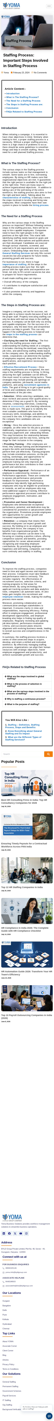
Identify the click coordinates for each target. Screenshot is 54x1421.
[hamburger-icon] (49, 6)
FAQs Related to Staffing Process (24, 112)
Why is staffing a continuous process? (26, 699)
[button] (27, 677)
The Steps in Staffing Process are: (24, 104)
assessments (17, 406)
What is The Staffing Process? (22, 97)
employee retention (13, 597)
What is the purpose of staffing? (23, 704)
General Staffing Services (16, 253)
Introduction (12, 93)
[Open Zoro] (49, 1416)
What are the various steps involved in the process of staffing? (28, 692)
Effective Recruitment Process (20, 367)
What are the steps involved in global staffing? (25, 677)
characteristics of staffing (16, 197)
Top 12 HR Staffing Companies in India (22, 887)
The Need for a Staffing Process (23, 101)
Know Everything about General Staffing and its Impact (23, 732)
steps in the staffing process (21, 334)
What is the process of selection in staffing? (24, 685)
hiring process (40, 205)
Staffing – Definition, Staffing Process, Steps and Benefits (22, 726)
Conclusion (12, 108)
